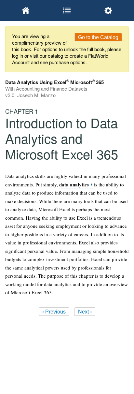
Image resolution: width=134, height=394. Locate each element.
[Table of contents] (67, 10)
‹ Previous (54, 311)
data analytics (74, 184)
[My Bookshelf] (26, 10)
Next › (85, 311)
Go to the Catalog (98, 37)
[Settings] (108, 10)
